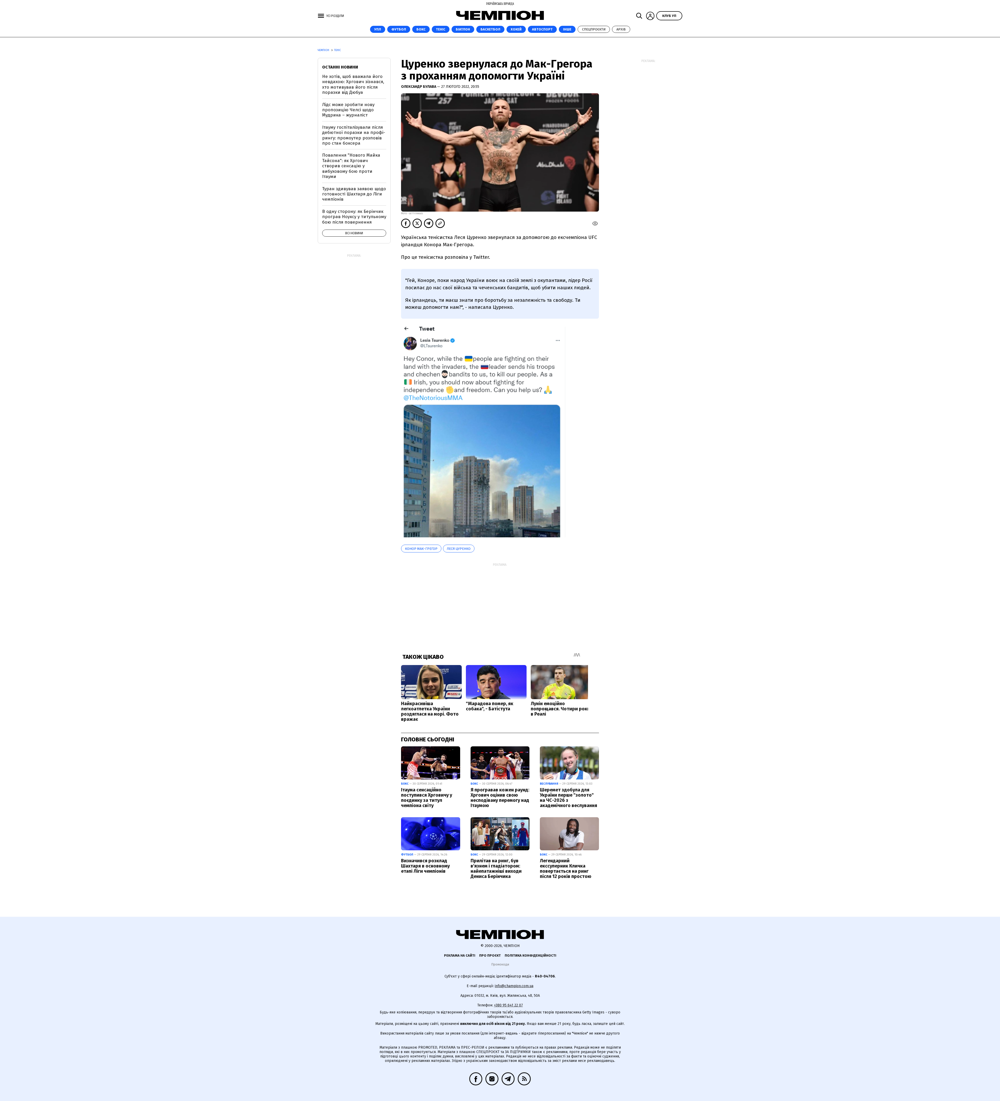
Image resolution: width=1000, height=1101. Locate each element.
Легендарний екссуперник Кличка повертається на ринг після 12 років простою (565, 868)
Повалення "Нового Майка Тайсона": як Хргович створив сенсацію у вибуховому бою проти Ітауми (351, 165)
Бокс (421, 29)
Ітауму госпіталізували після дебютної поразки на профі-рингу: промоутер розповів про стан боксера (353, 135)
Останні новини (340, 67)
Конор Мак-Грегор (421, 549)
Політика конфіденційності (530, 955)
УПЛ (377, 29)
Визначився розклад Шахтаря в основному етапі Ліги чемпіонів (425, 866)
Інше (567, 29)
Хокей (516, 29)
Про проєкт (490, 955)
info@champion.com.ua (514, 986)
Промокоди (500, 964)
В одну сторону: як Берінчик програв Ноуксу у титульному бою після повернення (354, 217)
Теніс (440, 29)
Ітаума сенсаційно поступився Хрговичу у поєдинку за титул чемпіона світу (426, 797)
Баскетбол (490, 29)
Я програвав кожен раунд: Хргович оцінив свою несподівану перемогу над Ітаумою (500, 797)
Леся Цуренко (459, 549)
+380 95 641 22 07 (508, 1005)
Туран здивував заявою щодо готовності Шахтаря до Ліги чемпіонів (354, 194)
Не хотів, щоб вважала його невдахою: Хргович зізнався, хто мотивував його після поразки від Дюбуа (353, 84)
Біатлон (463, 29)
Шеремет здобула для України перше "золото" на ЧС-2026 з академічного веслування (568, 797)
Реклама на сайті (459, 955)
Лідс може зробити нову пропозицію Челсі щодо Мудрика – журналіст (348, 110)
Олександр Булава (419, 86)
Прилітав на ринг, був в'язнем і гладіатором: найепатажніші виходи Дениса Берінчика (496, 868)
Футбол (398, 29)
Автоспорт (542, 29)
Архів (621, 29)
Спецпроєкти (593, 29)
